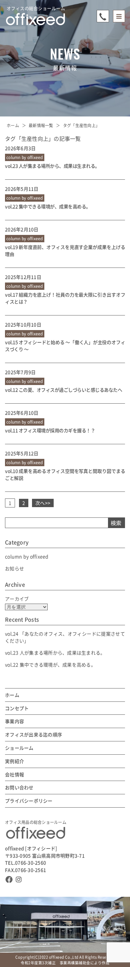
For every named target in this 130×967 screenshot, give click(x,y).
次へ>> (42, 502)
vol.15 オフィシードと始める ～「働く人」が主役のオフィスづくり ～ (65, 345)
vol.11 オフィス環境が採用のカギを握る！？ (50, 430)
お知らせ (14, 568)
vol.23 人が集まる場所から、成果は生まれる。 (52, 165)
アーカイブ (17, 598)
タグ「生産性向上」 (81, 125)
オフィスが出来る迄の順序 (33, 734)
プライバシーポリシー (29, 801)
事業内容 (14, 721)
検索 (116, 523)
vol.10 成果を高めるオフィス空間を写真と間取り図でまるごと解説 (65, 474)
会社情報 (14, 774)
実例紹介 (14, 761)
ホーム (13, 125)
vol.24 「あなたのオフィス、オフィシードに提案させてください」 (65, 637)
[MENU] (119, 16)
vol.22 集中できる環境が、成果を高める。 (48, 206)
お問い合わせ (19, 787)
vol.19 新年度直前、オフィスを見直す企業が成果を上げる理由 (65, 250)
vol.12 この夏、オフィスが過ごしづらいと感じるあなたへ (63, 389)
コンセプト (17, 708)
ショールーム (19, 748)
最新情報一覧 (41, 125)
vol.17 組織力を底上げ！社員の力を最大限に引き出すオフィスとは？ (65, 298)
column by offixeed (27, 556)
